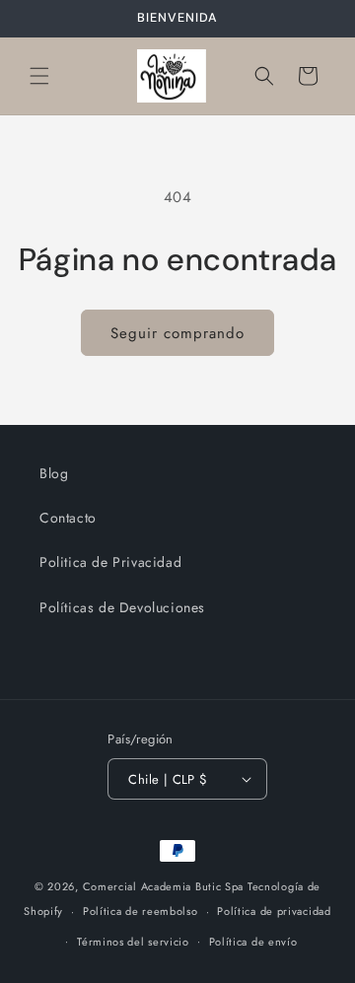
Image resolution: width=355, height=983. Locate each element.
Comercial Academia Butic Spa (164, 886)
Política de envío (253, 941)
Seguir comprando (177, 333)
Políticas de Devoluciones (122, 607)
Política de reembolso (140, 911)
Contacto (68, 517)
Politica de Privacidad (110, 562)
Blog (53, 473)
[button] (39, 76)
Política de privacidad (273, 911)
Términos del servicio (133, 941)
